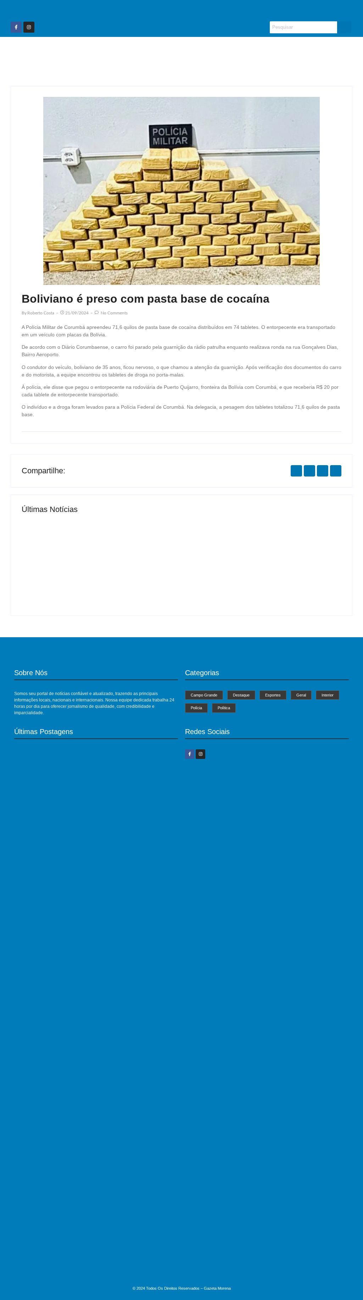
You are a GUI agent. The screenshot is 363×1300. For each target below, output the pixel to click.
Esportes (181, 50)
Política (305, 50)
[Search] (344, 27)
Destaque (143, 50)
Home (56, 50)
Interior (243, 50)
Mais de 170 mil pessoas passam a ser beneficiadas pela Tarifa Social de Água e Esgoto (260, 580)
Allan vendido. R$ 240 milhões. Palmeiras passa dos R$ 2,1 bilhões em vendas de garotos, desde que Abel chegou (94, 1140)
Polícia (275, 50)
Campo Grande (97, 50)
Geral (213, 50)
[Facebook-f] (16, 27)
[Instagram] (28, 27)
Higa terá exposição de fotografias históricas (64, 1270)
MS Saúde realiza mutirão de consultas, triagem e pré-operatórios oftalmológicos (95, 580)
